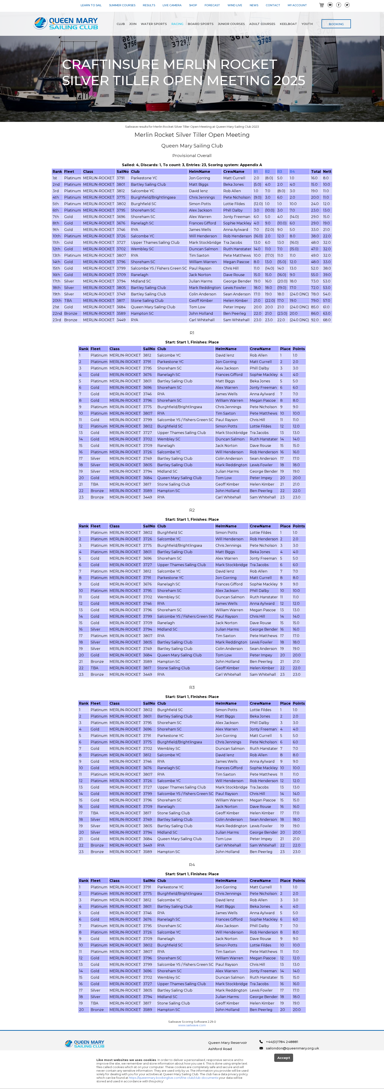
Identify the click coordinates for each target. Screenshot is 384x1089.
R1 (256, 171)
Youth (307, 24)
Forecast (212, 5)
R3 (279, 171)
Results (149, 5)
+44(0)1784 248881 (282, 1042)
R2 (267, 171)
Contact (273, 5)
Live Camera (172, 5)
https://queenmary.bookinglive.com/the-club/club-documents (173, 1077)
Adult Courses (262, 24)
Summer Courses (122, 5)
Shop (193, 5)
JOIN (132, 24)
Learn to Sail (91, 5)
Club (121, 24)
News (254, 5)
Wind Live (235, 5)
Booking (336, 24)
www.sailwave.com (192, 1025)
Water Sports (154, 24)
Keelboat (288, 24)
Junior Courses (231, 24)
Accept (283, 1058)
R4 (292, 171)
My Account (297, 5)
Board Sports (201, 24)
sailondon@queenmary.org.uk (292, 1048)
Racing (177, 24)
